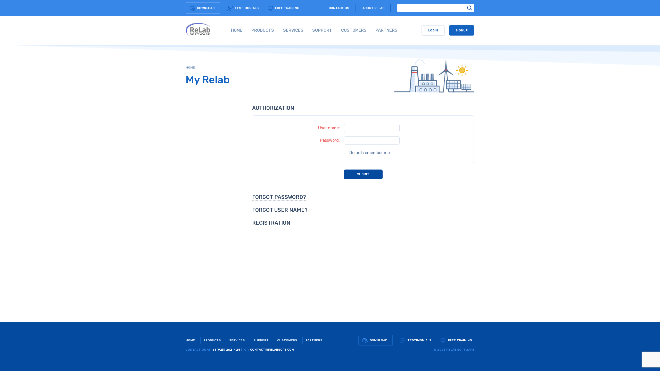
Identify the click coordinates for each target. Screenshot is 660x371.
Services (237, 340)
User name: (329, 127)
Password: (330, 140)
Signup (462, 30)
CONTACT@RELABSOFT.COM (272, 349)
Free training (287, 8)
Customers (287, 340)
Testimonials (247, 8)
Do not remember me (369, 152)
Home (190, 67)
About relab (373, 8)
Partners (314, 340)
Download (205, 8)
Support (261, 340)
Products (212, 340)
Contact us (339, 8)
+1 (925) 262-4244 (227, 349)
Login (433, 30)
